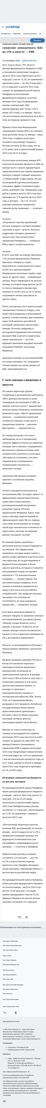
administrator (29, 60)
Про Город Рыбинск (9, 975)
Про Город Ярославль (10, 950)
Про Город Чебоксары (10, 941)
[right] (43, 34)
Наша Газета (7, 956)
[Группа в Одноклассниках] (16, 1012)
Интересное (6, 33)
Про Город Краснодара (11, 999)
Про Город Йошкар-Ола (11, 964)
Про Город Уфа (8, 979)
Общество (17, 33)
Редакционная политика (11, 1021)
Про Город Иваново (9, 960)
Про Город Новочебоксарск (12, 945)
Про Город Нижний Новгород (13, 985)
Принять (37, 40)
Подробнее (7, 1095)
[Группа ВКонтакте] (5, 1012)
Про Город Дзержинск (10, 989)
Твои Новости (7, 993)
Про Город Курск (8, 970)
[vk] (20, 917)
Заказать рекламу (30, 33)
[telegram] (27, 917)
